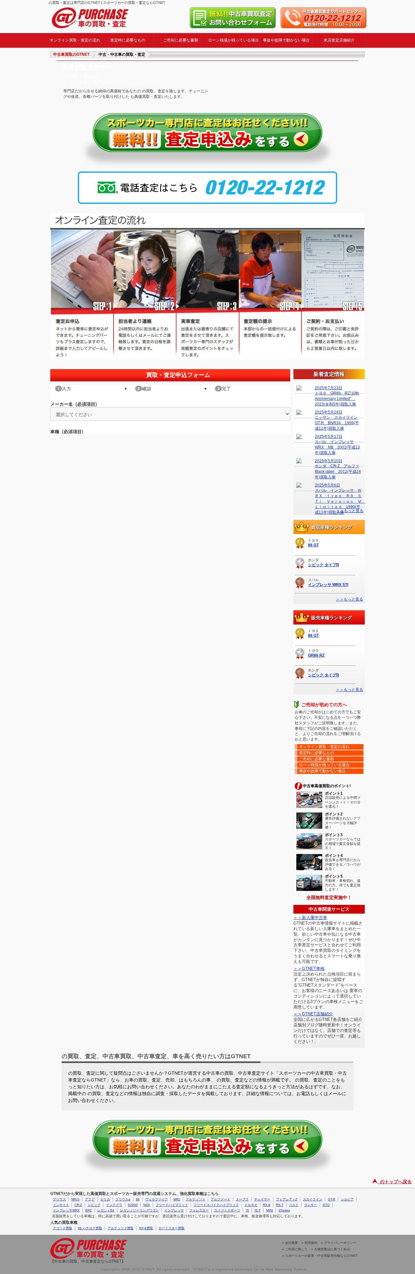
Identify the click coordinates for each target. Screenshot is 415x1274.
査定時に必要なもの (127, 40)
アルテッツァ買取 (121, 1228)
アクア (90, 1199)
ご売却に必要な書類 (180, 40)
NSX (146, 1205)
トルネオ (250, 1205)
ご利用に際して (296, 1249)
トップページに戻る (90, 17)
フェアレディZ (286, 1199)
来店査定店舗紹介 (339, 40)
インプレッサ (174, 1210)
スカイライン (312, 1199)
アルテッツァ (195, 1199)
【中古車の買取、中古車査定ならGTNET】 (87, 1261)
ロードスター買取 (171, 1228)
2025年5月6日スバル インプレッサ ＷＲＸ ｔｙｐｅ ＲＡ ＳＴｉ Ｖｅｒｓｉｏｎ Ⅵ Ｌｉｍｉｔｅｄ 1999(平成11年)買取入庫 (338, 494)
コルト (294, 1205)
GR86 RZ (316, 655)
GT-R (331, 1199)
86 (138, 1199)
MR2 (176, 1199)
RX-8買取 (146, 1228)
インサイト (61, 1205)
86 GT (313, 545)
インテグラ (114, 1205)
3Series (284, 1210)
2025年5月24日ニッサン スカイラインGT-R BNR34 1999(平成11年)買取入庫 (337, 420)
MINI (269, 1210)
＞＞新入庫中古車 (310, 917)
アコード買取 (62, 1228)
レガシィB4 (105, 1210)
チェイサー (262, 1199)
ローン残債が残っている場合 (233, 40)
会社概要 (291, 1243)
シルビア (347, 1199)
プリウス (59, 1199)
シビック (94, 1205)
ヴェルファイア (156, 1199)
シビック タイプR (323, 565)
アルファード (220, 1199)
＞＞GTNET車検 (309, 968)
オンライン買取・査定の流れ (75, 40)
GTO (326, 1205)
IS (247, 1210)
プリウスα (122, 1199)
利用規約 (310, 1243)
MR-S (75, 1199)
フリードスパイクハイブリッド (216, 1205)
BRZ (88, 1210)
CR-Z (78, 1205)
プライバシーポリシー (340, 1243)
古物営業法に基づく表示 (332, 1249)
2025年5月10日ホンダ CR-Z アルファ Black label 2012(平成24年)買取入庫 (338, 469)
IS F (258, 1210)
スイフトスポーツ (227, 1210)
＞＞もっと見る (349, 599)
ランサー (310, 1205)
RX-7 (279, 1205)
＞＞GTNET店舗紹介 (313, 1013)
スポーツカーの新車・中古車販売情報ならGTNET (321, 1255)
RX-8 (266, 1205)
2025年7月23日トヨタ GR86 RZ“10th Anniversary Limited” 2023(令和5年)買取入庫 (337, 396)
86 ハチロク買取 (90, 1228)
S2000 (133, 1205)
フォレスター (199, 1210)
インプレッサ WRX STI (328, 584)
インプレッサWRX (66, 1210)
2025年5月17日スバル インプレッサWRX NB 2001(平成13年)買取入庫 (337, 444)
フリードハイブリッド (172, 1205)
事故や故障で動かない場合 (286, 40)
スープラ (242, 1199)
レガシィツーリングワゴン (139, 1210)
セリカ (105, 1199)
